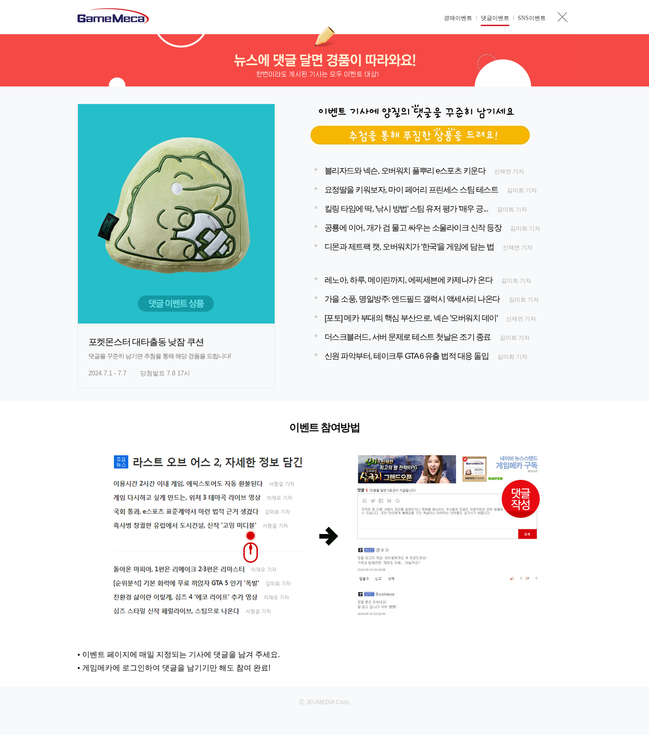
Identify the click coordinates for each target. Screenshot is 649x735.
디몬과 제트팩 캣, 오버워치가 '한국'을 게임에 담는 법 (409, 246)
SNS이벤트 (532, 18)
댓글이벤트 (495, 18)
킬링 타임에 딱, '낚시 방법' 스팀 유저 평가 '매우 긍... (406, 208)
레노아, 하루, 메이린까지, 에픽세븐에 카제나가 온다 (408, 280)
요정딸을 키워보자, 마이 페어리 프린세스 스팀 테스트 (411, 189)
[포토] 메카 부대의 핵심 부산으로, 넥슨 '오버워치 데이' (410, 318)
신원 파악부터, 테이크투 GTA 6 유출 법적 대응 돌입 (406, 356)
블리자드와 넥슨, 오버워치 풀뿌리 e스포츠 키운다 (405, 170)
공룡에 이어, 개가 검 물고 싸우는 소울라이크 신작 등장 (413, 227)
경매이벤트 (458, 18)
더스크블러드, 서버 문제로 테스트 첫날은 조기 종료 (407, 337)
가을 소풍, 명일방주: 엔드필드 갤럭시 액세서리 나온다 (412, 299)
